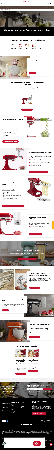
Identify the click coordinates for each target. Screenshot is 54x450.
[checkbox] (17, 220)
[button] (4, 443)
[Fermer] (42, 439)
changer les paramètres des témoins (37, 443)
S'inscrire (21, 232)
